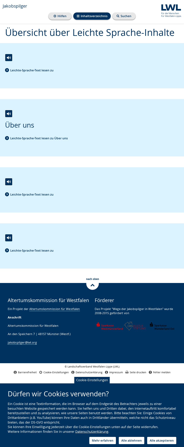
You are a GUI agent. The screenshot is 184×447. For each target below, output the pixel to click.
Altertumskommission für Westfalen (54, 309)
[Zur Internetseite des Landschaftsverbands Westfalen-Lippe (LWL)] (169, 10)
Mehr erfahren (102, 440)
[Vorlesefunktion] (8, 57)
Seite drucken (138, 372)
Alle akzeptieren (162, 440)
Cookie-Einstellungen (92, 380)
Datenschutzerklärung (91, 431)
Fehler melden (162, 372)
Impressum (116, 372)
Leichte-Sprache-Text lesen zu (32, 70)
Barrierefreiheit (27, 372)
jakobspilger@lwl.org (22, 342)
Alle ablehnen (131, 440)
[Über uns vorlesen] (8, 113)
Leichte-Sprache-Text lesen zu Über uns (39, 138)
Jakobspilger (15, 6)
